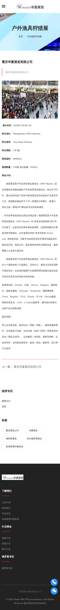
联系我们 (6, 508)
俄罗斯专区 (7, 568)
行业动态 (6, 513)
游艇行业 (6, 538)
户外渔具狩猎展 (34, 36)
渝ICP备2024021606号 (35, 603)
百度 (4, 406)
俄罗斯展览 (11, 438)
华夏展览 (33, 430)
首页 (20, 36)
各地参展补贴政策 (14, 446)
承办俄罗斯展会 (34, 438)
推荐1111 (6, 401)
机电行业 (6, 543)
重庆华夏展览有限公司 (17, 62)
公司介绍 (6, 502)
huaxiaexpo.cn (37, 599)
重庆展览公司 (12, 430)
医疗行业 (6, 549)
